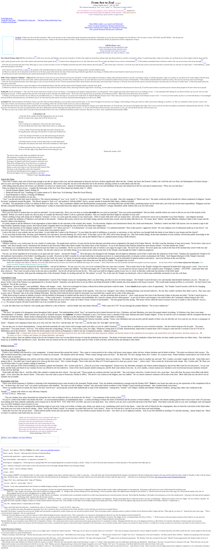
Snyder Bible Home (7, 18)
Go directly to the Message (9, 22)
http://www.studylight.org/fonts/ (50, 450)
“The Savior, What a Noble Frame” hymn (49, 20)
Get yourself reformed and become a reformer (106, 28)
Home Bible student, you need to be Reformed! (106, 24)
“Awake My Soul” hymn (8, 20)
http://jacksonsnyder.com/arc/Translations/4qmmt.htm (170, 477)
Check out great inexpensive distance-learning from (106, 26)
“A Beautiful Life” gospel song (26, 20)
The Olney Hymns (44, 175)
